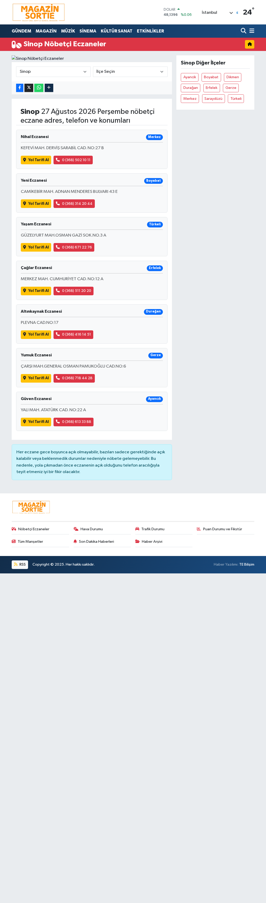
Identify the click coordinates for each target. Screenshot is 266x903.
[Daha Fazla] (49, 88)
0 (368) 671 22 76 (77, 247)
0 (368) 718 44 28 (77, 378)
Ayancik (189, 77)
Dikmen (233, 77)
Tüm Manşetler (30, 542)
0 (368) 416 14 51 (76, 334)
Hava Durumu (92, 529)
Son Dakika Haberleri (96, 542)
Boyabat (211, 77)
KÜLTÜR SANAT (116, 31)
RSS (22, 564)
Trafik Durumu (152, 529)
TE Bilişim (246, 564)
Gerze (230, 88)
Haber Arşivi (152, 542)
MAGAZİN (46, 31)
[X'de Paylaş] (28, 88)
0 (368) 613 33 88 (76, 422)
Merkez (190, 99)
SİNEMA (87, 31)
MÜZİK (68, 31)
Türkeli (236, 99)
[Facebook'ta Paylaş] (19, 88)
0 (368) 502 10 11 (76, 160)
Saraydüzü (213, 99)
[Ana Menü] (251, 31)
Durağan (190, 88)
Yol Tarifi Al (38, 160)
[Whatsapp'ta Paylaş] (38, 88)
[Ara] (244, 31)
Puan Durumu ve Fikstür (222, 529)
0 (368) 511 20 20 (76, 291)
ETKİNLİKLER (150, 31)
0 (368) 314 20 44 (77, 204)
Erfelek (211, 88)
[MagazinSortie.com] (39, 12)
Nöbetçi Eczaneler (33, 529)
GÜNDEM (21, 31)
